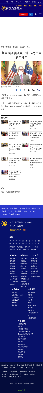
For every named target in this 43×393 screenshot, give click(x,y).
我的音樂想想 (32, 318)
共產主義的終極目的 (24, 331)
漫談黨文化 (21, 352)
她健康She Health (17, 295)
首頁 (2, 47)
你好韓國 (30, 297)
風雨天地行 (21, 344)
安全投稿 (5, 367)
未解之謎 (34, 258)
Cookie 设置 (21, 390)
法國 (38, 208)
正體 (24, 2)
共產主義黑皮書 (23, 347)
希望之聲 (5, 374)
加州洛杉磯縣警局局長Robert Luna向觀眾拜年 (15, 160)
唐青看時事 (24, 276)
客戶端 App (29, 367)
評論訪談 (24, 255)
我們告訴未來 (22, 324)
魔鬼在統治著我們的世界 (25, 334)
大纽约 (10, 208)
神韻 (7, 2)
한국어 (17, 214)
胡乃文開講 (15, 297)
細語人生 (23, 286)
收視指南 (21, 365)
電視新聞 (15, 47)
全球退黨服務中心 (15, 374)
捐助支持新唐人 (15, 230)
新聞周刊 (12, 271)
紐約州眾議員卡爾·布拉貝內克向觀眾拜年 (36, 124)
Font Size (33, 89)
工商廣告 (20, 357)
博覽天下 (12, 249)
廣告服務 (13, 367)
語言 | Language (37, 2)
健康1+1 (14, 292)
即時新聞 (27, 247)
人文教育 (34, 255)
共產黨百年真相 (23, 329)
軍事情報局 (24, 274)
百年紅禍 (20, 341)
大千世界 (30, 308)
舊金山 (4, 211)
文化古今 (34, 274)
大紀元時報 (23, 372)
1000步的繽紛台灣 (33, 314)
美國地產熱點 (35, 276)
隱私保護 (29, 365)
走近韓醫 (14, 305)
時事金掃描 (24, 263)
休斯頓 (34, 208)
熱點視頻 (20, 247)
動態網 (32, 374)
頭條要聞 (12, 247)
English (24, 211)
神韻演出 (26, 249)
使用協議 (37, 365)
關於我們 (13, 365)
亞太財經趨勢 (14, 281)
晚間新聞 (12, 266)
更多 (19, 377)
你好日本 (30, 295)
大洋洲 (28, 208)
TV (31, 14)
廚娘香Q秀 (31, 310)
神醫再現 (14, 302)
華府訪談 (12, 274)
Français (32, 211)
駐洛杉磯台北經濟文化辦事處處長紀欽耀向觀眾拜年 (36, 135)
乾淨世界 (32, 372)
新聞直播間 (24, 14)
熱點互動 (23, 261)
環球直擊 (12, 261)
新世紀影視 (12, 377)
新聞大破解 (24, 271)
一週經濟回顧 (14, 276)
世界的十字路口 (25, 279)
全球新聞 (12, 258)
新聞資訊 (19, 222)
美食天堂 (30, 300)
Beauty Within (32, 305)
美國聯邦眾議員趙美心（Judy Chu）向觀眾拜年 (36, 147)
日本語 (11, 214)
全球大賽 (33, 249)
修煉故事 (20, 354)
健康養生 (15, 289)
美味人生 (30, 302)
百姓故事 (20, 349)
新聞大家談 (24, 258)
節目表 (13, 226)
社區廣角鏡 (13, 279)
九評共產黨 (21, 336)
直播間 (20, 226)
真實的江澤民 (22, 339)
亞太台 (10, 211)
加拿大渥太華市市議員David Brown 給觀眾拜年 (15, 174)
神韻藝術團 (14, 372)
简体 (28, 2)
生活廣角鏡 (31, 292)
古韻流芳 (34, 263)
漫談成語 (34, 268)
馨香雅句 (34, 266)
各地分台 (18, 2)
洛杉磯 (22, 208)
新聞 (11, 237)
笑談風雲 (34, 261)
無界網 (4, 377)
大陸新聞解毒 (24, 284)
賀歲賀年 (22, 47)
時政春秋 (23, 266)
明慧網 (26, 374)
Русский (5, 214)
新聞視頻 (13, 255)
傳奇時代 (20, 326)
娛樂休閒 (31, 289)
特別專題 (21, 321)
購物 (24, 230)
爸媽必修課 (34, 271)
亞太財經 (12, 284)
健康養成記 (15, 300)
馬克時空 (23, 281)
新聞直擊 (12, 268)
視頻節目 (8, 47)
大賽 (12, 2)
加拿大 (16, 208)
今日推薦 (35, 247)
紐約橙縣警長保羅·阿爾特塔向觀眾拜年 (15, 124)
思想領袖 (23, 268)
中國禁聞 (12, 263)
